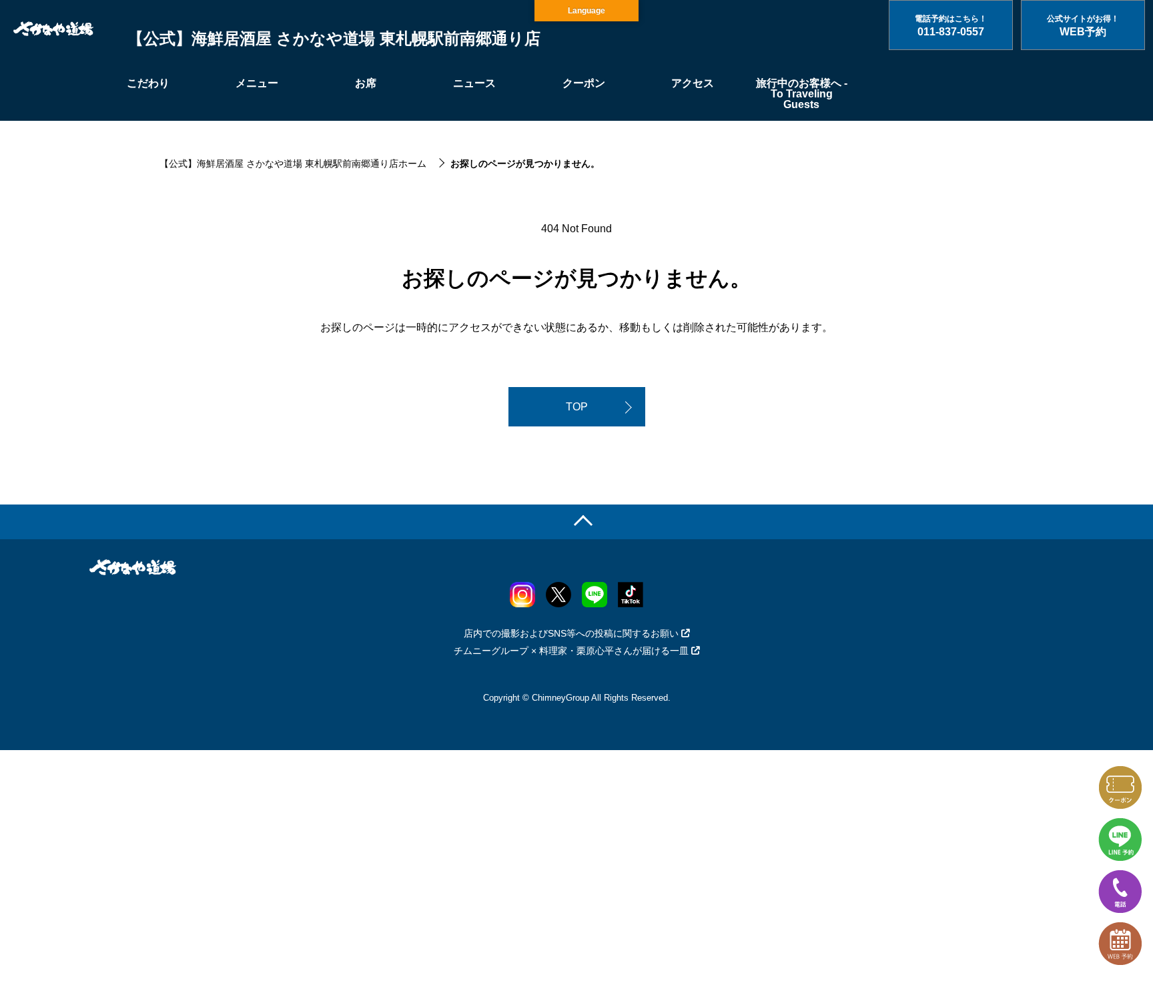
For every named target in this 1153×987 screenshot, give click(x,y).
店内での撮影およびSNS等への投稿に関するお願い (571, 633)
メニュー (257, 83)
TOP (577, 406)
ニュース (474, 83)
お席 (365, 83)
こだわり (148, 83)
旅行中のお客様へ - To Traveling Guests (801, 93)
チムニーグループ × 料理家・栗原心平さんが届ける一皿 (571, 650)
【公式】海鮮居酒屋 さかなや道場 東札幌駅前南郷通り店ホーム (292, 163)
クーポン (583, 83)
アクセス (692, 83)
